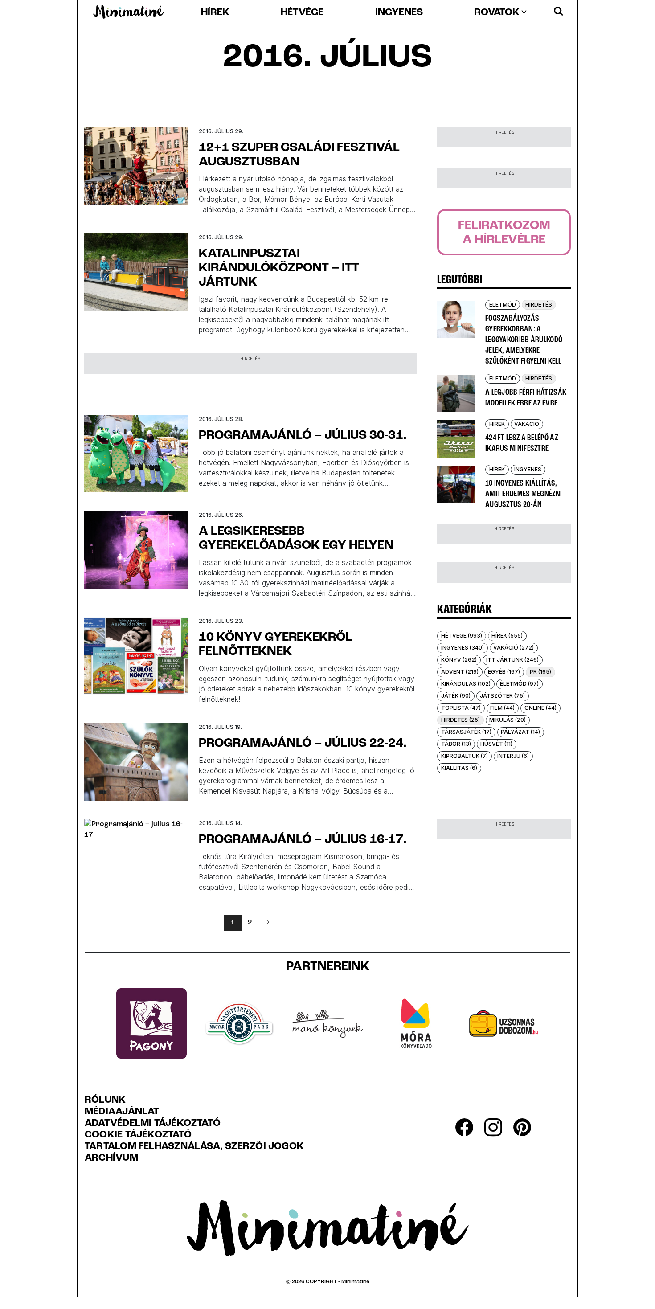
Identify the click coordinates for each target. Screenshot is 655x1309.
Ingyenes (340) (462, 647)
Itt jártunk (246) (512, 659)
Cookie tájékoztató (138, 1135)
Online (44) (540, 707)
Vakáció (526, 424)
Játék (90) (456, 695)
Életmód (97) (519, 683)
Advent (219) (460, 671)
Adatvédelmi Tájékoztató (153, 1124)
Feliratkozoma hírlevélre (504, 233)
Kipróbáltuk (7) (464, 756)
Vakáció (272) (513, 647)
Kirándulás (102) (466, 683)
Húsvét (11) (496, 743)
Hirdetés (538, 304)
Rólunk (105, 1100)
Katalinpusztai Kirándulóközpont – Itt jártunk (279, 268)
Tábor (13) (456, 743)
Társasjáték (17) (466, 731)
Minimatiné (355, 1281)
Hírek (215, 12)
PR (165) (540, 671)
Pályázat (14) (520, 731)
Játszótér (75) (502, 695)
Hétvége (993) (461, 635)
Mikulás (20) (507, 719)
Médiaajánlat (122, 1112)
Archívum (111, 1158)
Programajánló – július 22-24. (303, 743)
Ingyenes (399, 12)
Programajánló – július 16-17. (303, 840)
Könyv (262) (459, 659)
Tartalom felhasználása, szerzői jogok (194, 1147)
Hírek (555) (507, 635)
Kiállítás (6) (459, 768)
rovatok (497, 12)
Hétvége (302, 12)
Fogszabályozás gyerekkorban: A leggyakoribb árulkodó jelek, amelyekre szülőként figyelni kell (523, 340)
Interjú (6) (513, 756)
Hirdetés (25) (460, 719)
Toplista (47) (461, 707)
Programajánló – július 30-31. (303, 436)
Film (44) (502, 707)
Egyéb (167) (504, 671)
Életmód (502, 304)
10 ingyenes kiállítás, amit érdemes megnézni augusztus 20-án (523, 494)
